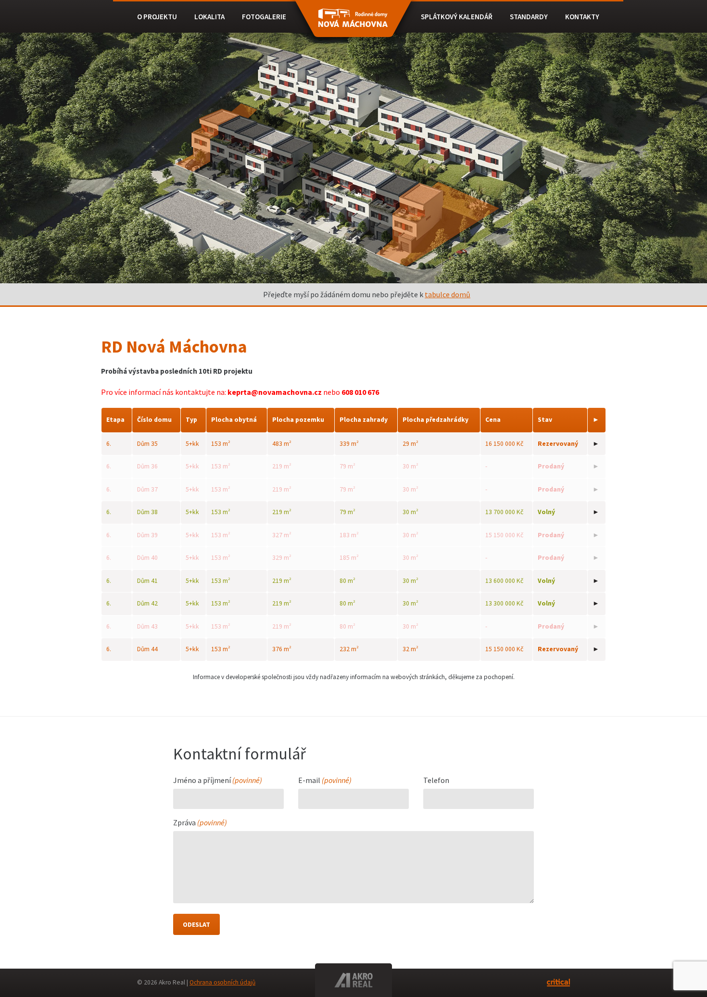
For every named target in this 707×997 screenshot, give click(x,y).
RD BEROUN (353, 23)
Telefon (436, 780)
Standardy (529, 16)
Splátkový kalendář (456, 16)
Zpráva (200, 823)
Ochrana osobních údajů (222, 982)
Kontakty (582, 16)
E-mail (325, 780)
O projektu (157, 16)
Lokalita (209, 16)
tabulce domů (447, 294)
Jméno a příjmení (217, 780)
